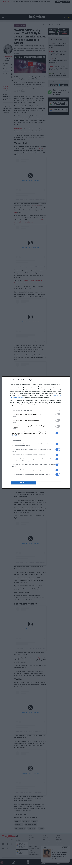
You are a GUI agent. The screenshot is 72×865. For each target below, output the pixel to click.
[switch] (57, 414)
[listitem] (36, 410)
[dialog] (36, 433)
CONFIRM (23, 483)
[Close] (66, 380)
